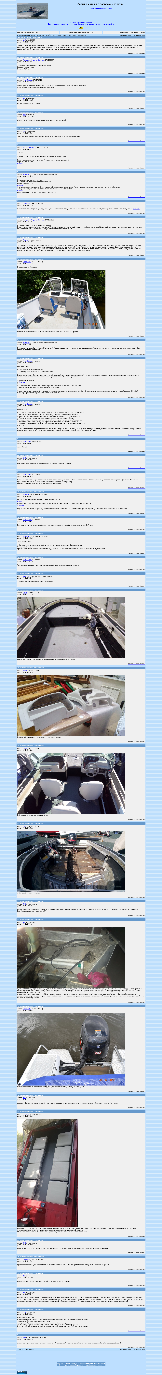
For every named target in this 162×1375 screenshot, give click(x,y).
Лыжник (26, 576)
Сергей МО (27, 203)
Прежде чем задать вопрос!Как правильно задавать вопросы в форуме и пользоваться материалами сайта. (81, 23)
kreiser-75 (26, 1114)
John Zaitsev (27, 80)
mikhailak (26, 175)
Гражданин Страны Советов (33, 60)
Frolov (25, 593)
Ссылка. (20, 163)
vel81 (25, 1312)
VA (24, 131)
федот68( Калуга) (29, 147)
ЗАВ (24, 40)
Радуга (25, 240)
